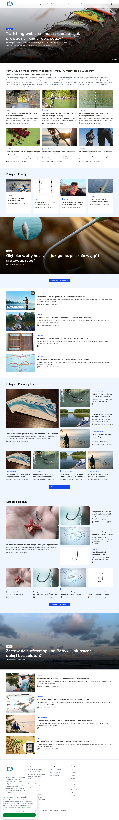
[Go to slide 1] (112, 59)
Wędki (72, 781)
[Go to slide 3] (116, 59)
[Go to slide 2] (114, 59)
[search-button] (107, 4)
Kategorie (74, 766)
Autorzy (52, 766)
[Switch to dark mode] (111, 3)
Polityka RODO (43, 810)
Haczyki (70, 4)
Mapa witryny (63, 810)
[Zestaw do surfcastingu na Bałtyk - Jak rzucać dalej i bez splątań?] (59, 641)
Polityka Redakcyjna (53, 810)
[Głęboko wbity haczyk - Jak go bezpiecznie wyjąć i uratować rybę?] (59, 245)
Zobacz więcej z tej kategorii (58, 280)
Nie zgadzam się (19, 811)
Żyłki (72, 769)
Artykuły (31, 766)
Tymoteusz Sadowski (55, 769)
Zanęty (73, 778)
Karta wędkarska (61, 4)
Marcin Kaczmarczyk (11, 48)
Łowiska (73, 772)
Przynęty (73, 775)
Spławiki (76, 4)
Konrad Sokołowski (11, 659)
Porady (53, 4)
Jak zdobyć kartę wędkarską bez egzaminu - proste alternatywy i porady (36, 776)
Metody (83, 4)
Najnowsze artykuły (44, 4)
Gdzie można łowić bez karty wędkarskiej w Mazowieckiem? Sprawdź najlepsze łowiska (36, 792)
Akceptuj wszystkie (19, 815)
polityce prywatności (25, 807)
